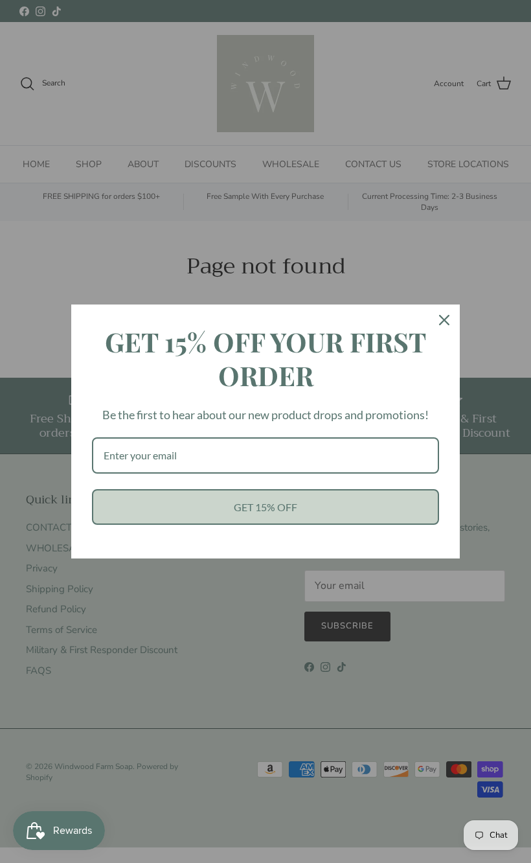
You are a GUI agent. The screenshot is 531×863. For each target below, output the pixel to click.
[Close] (444, 320)
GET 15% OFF (265, 507)
